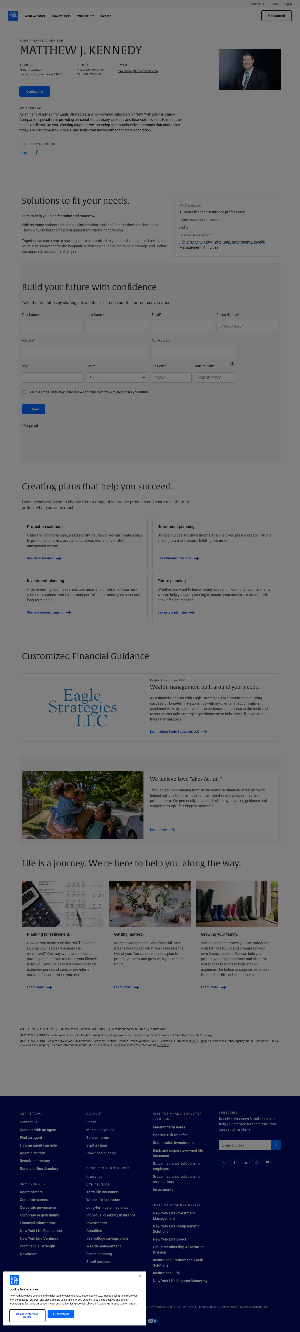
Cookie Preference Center (27, 1315)
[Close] (139, 1275)
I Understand (61, 1314)
